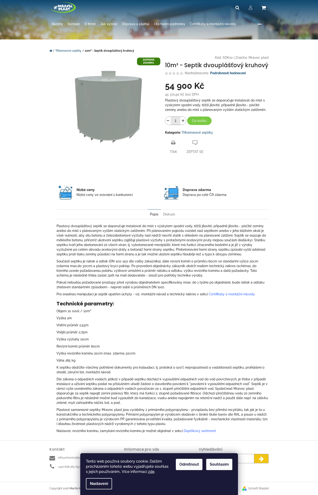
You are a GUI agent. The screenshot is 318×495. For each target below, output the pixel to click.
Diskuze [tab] (169, 214)
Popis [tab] (154, 214)
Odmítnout (189, 464)
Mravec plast (259, 57)
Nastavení (99, 483)
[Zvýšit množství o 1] (183, 121)
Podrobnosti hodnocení (228, 73)
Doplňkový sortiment (200, 431)
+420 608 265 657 (69, 466)
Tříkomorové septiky (197, 132)
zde (151, 471)
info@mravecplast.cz (71, 457)
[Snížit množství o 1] (168, 121)
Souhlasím (219, 464)
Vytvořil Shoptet (258, 488)
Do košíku (199, 121)
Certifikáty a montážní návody (232, 294)
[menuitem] (57, 24)
